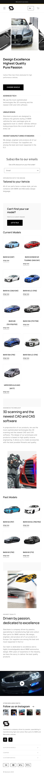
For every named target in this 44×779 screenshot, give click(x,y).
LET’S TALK (15, 223)
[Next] (38, 712)
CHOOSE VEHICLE (13, 87)
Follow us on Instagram (16, 706)
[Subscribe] (37, 170)
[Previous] (6, 712)
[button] (4, 8)
